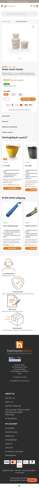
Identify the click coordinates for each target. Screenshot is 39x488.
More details (12, 188)
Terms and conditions (29, 470)
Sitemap (18, 470)
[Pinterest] (28, 387)
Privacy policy (19, 472)
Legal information (8, 470)
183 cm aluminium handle (10, 226)
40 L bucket (28, 165)
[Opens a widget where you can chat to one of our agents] (32, 480)
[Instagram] (16, 387)
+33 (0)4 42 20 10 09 (19, 377)
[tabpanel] (12, 167)
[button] (20, 58)
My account (11, 424)
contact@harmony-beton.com (19, 381)
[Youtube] (22, 387)
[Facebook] (11, 387)
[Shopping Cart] (37, 6)
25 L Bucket (6, 165)
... (13, 21)
